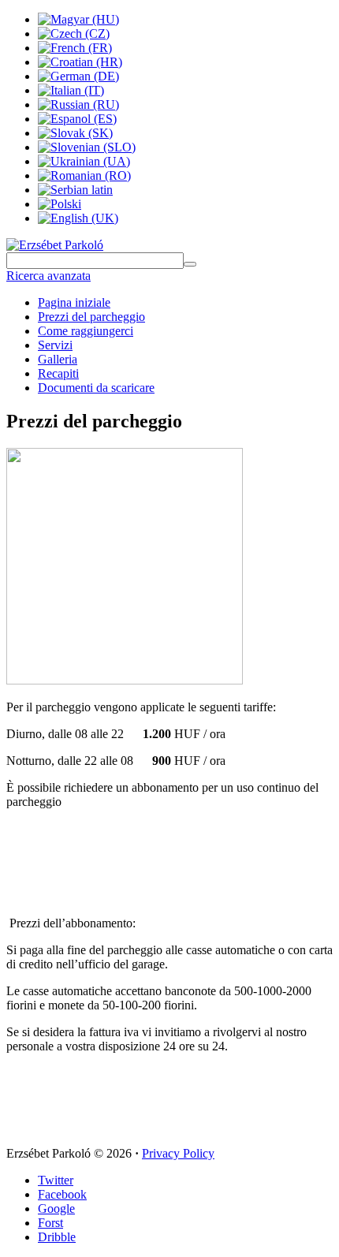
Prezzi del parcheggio (91, 316)
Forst (50, 1222)
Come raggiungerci (85, 331)
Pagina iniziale (74, 302)
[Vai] (190, 264)
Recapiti (58, 373)
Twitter (55, 1180)
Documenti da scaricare (96, 387)
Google (56, 1208)
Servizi (55, 345)
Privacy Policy (178, 1153)
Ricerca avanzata (48, 275)
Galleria (57, 359)
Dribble (57, 1237)
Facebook (62, 1194)
